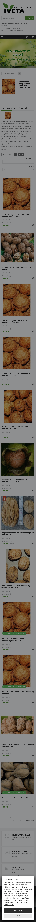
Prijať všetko (18, 910)
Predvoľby (18, 916)
